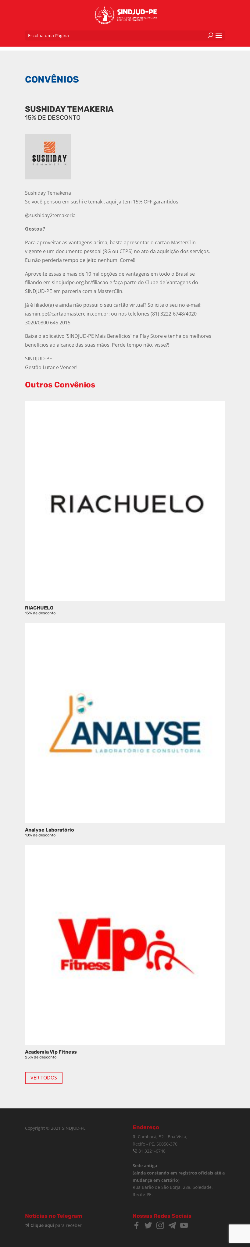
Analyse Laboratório (49, 832)
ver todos (43, 1077)
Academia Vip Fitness (51, 1054)
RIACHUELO (40, 610)
